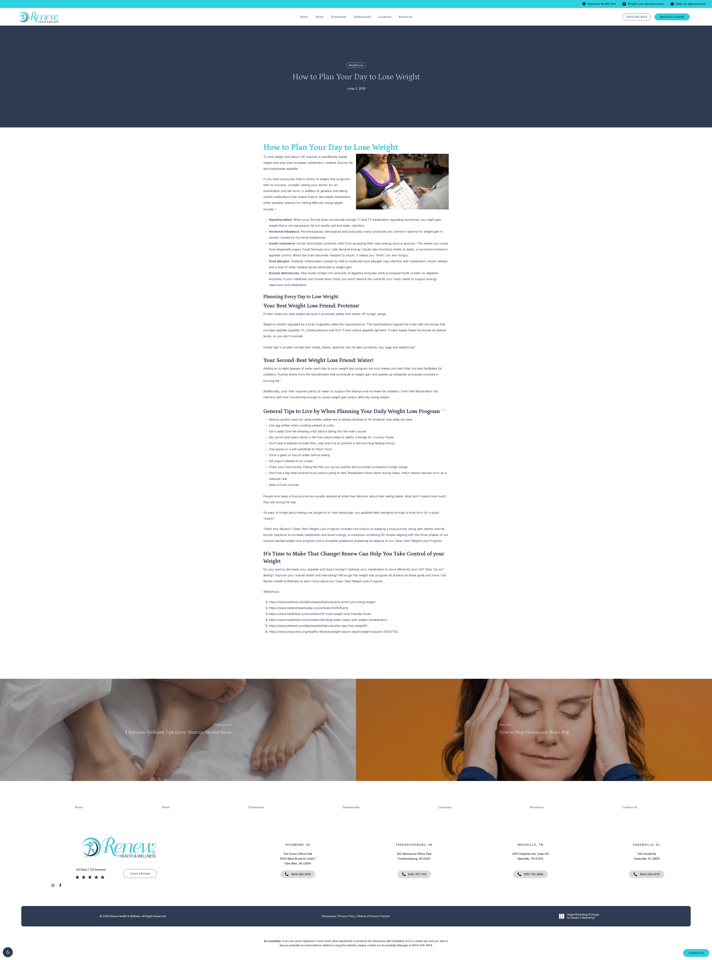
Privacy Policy (347, 916)
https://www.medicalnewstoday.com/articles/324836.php (308, 608)
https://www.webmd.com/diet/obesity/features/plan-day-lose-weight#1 (318, 626)
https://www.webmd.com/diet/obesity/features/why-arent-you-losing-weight (322, 602)
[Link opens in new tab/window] (53, 885)
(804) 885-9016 (300, 874)
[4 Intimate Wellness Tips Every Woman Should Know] (178, 730)
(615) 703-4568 (533, 874)
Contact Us (629, 807)
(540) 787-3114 (417, 874)
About (166, 807)
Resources (536, 807)
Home (79, 807)
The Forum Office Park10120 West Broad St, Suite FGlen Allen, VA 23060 (298, 858)
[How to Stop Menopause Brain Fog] (534, 730)
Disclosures (329, 916)
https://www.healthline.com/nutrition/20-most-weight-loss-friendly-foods (320, 614)
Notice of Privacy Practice (374, 916)
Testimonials (351, 807)
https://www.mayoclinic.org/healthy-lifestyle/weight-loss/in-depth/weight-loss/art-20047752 (333, 632)
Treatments (256, 807)
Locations (444, 807)
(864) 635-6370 (649, 874)
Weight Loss (356, 65)
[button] (8, 952)
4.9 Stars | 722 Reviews (91, 869)
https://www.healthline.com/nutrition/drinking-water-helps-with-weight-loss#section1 (328, 620)
